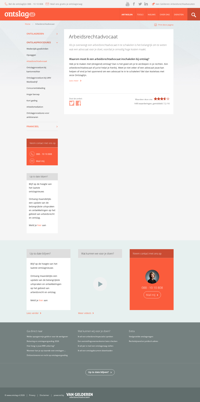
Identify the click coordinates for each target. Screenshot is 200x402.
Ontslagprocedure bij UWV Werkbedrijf (39, 79)
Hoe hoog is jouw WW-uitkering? (41, 346)
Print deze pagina (165, 24)
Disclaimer (44, 395)
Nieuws (151, 14)
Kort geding (32, 100)
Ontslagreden (35, 33)
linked (146, 4)
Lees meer (73, 80)
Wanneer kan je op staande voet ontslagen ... (46, 350)
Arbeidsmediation (35, 106)
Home (27, 24)
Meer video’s (84, 313)
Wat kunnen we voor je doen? (97, 253)
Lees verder (33, 313)
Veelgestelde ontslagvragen (141, 336)
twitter (140, 4)
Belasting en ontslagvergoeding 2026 (43, 341)
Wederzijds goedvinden (37, 48)
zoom (193, 14)
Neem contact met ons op (42, 143)
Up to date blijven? (98, 372)
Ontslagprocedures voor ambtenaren (38, 115)
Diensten (179, 14)
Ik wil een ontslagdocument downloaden (95, 350)
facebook (133, 4)
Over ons (165, 14)
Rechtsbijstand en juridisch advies (143, 341)
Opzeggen (31, 55)
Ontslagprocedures (39, 42)
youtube (127, 4)
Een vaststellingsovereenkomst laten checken (97, 341)
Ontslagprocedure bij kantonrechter (36, 69)
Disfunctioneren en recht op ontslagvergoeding (47, 355)
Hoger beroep (33, 94)
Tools (140, 14)
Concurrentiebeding (36, 88)
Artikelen (127, 14)
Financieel (33, 126)
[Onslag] (17, 13)
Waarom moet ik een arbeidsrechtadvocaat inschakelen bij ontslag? (109, 59)
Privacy (32, 395)
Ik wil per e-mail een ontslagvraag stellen (95, 346)
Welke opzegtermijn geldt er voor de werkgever (47, 336)
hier (39, 225)
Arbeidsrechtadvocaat (37, 61)
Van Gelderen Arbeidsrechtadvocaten (175, 3)
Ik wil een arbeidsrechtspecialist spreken (95, 336)
